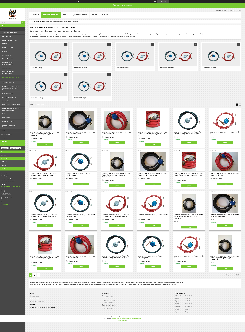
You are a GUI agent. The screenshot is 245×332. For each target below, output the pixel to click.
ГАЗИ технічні (6, 36)
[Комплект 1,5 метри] (92, 56)
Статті (3, 130)
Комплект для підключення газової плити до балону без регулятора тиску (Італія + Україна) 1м (44, 133)
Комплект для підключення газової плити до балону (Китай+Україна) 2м (224, 215)
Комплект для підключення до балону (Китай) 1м (225, 133)
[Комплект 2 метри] (135, 56)
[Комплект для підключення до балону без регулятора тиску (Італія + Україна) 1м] (189, 120)
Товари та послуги (6, 29)
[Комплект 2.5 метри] (178, 56)
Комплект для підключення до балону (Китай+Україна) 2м (150, 257)
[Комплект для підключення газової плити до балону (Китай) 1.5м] (225, 161)
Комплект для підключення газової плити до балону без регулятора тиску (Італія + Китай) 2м (44, 257)
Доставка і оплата (6, 134)
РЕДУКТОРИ (5, 51)
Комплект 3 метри (209, 68)
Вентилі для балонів (8, 47)
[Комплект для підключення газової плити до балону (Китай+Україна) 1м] (81, 120)
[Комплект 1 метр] (48, 56)
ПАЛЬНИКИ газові (7, 59)
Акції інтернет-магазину (9, 32)
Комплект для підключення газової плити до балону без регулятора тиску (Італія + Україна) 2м (188, 216)
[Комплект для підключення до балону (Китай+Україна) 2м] (153, 244)
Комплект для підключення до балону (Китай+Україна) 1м (78, 174)
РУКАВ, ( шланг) (6, 68)
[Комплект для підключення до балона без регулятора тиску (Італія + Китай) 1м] (45, 161)
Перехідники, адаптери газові (11, 105)
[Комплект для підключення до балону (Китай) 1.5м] (153, 203)
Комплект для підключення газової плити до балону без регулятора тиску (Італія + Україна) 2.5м (224, 257)
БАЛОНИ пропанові (8, 44)
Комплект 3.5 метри (37, 98)
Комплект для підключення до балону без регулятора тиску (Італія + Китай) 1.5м (115, 215)
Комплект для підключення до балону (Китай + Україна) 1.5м (80, 215)
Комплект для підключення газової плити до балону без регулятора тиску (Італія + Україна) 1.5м (116, 175)
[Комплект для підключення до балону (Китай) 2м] (189, 244)
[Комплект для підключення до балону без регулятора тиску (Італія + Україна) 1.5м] (45, 203)
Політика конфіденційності (133, 318)
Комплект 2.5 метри (167, 68)
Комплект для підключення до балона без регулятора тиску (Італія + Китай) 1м (43, 174)
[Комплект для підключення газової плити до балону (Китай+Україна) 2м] (225, 203)
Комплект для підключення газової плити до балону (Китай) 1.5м (224, 174)
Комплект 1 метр (36, 68)
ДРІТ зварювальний (8, 82)
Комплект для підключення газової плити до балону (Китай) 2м (80, 257)
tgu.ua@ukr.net (5, 204)
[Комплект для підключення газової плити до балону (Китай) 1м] (117, 120)
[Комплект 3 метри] (221, 56)
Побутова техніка (7, 114)
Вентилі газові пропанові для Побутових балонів (11, 109)
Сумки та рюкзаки (7, 121)
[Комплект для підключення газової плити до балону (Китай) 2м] (81, 244)
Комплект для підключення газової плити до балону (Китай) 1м (116, 133)
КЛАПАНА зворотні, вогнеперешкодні (8, 63)
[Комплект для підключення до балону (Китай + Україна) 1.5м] (81, 203)
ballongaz (35, 15)
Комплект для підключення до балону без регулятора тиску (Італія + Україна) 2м (115, 257)
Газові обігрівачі (7, 101)
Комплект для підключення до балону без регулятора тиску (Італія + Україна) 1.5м (43, 215)
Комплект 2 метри (123, 68)
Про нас (66, 15)
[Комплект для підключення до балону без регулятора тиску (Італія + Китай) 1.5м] (117, 203)
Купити (45, 144)
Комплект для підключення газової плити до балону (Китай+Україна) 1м (80, 133)
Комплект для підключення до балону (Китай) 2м (189, 257)
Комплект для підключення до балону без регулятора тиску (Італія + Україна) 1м (187, 133)
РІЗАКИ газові (6, 55)
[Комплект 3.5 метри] (48, 86)
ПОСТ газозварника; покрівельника (8, 72)
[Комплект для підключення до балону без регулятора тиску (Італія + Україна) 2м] (117, 244)
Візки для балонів (7, 93)
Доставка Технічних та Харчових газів (9, 126)
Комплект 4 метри (80, 98)
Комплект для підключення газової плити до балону (10, 78)
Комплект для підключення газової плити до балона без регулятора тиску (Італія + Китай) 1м (152, 133)
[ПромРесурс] (12, 13)
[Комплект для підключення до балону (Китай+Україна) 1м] (81, 161)
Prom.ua (131, 317)
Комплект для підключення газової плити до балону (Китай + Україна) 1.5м (152, 174)
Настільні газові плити (9, 97)
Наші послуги (6, 117)
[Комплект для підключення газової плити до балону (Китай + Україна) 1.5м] (153, 161)
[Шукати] (23, 22)
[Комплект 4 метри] (92, 86)
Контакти (4, 138)
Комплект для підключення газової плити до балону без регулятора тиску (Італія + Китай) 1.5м (188, 175)
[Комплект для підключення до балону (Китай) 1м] (225, 120)
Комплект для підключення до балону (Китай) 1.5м (153, 215)
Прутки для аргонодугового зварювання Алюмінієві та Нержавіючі (10, 88)
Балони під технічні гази (9, 40)
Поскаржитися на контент (118, 318)
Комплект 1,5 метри (80, 68)
